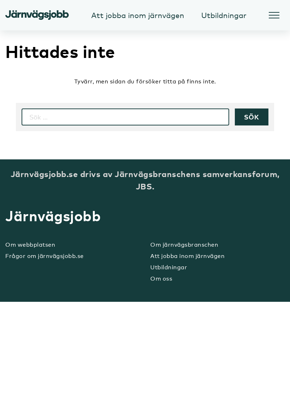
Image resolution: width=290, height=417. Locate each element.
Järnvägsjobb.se (37, 15)
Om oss (161, 278)
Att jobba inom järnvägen (187, 256)
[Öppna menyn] (274, 15)
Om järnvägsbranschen (184, 244)
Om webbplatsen (30, 244)
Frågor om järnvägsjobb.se (44, 256)
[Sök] (251, 116)
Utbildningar (168, 267)
